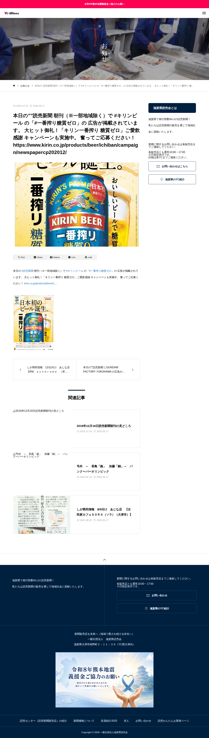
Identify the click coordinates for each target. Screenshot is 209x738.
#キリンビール (74, 270)
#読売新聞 (27, 270)
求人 (126, 720)
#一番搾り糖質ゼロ (100, 270)
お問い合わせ (143, 720)
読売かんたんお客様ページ (173, 720)
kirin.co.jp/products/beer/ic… (40, 283)
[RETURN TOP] (104, 559)
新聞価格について (83, 720)
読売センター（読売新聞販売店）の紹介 (43, 720)
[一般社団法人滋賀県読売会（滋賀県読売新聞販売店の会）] (106, 13)
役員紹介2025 (109, 720)
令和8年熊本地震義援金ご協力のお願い (104, 4)
